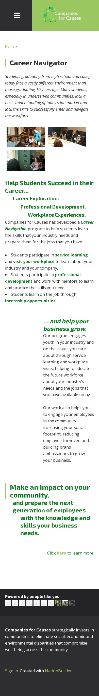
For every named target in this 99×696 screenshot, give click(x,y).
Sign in (11, 671)
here (61, 553)
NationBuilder (58, 671)
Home (9, 46)
